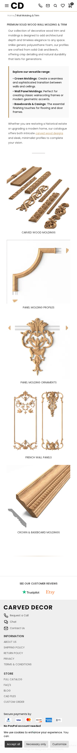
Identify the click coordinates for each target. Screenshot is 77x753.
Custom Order (14, 702)
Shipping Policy (14, 647)
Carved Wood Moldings (39, 232)
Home (10, 15)
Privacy (9, 659)
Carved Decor (16, 5)
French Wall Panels (38, 457)
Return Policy (13, 653)
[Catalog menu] (7, 5)
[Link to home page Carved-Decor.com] (38, 609)
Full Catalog (13, 679)
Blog (7, 690)
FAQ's (7, 685)
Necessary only (36, 744)
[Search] (55, 5)
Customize (59, 744)
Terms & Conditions (18, 664)
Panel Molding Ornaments (39, 382)
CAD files (10, 696)
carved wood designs (49, 133)
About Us (10, 642)
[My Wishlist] (63, 5)
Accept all (13, 744)
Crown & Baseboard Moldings (38, 532)
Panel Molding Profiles (38, 307)
